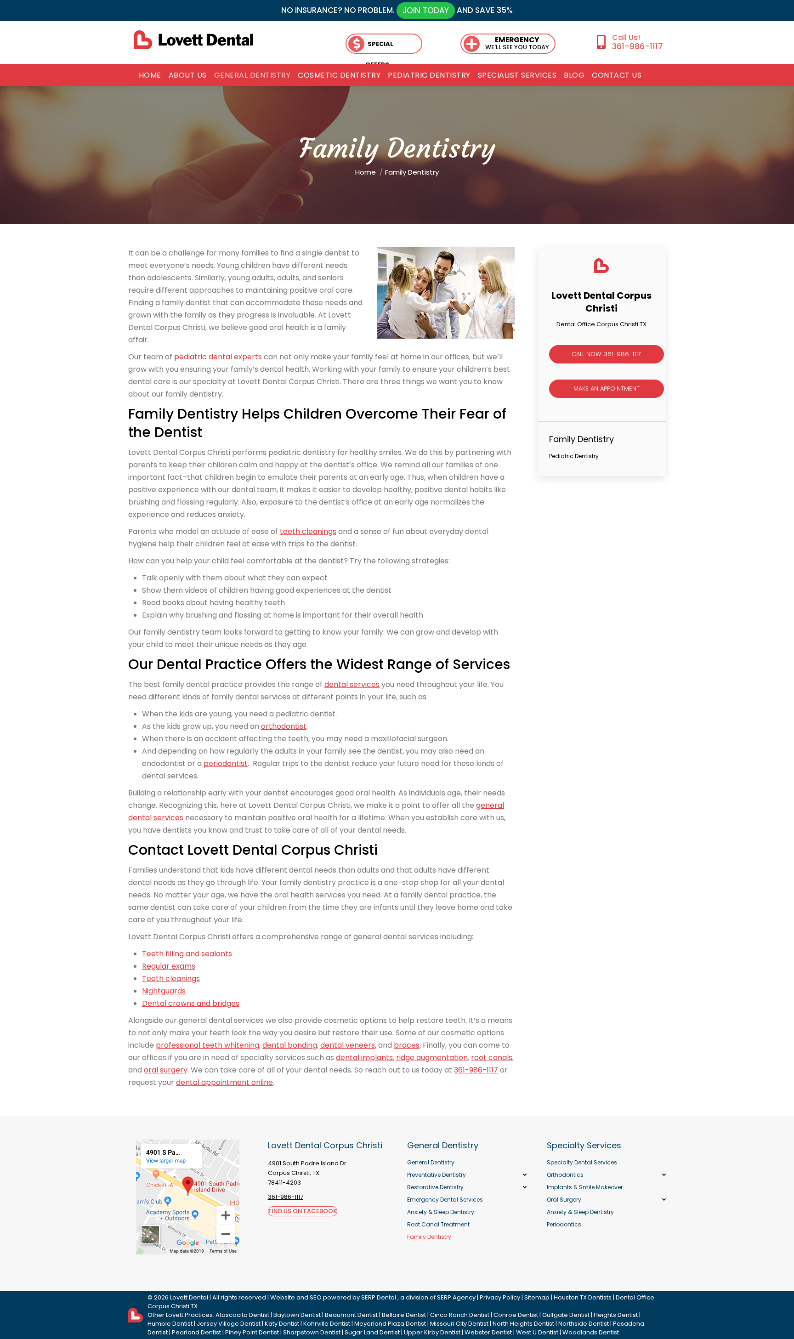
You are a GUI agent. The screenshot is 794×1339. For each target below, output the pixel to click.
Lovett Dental (189, 1297)
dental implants (364, 1057)
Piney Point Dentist (252, 1332)
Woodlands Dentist (590, 1332)
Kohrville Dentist (326, 1323)
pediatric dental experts (218, 357)
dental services (352, 684)
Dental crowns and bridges (190, 1003)
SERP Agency (456, 1297)
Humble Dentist (170, 1323)
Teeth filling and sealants (187, 953)
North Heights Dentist (523, 1323)
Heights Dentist (616, 1315)
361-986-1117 (637, 46)
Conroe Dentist (515, 1315)
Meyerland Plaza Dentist (390, 1323)
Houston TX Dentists (583, 1297)
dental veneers (347, 1045)
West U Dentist (537, 1332)
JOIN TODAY (426, 10)
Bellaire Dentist (404, 1315)
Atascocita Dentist (242, 1315)
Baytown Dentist (297, 1315)
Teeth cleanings (171, 978)
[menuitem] (150, 75)
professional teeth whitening (207, 1045)
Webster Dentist (488, 1332)
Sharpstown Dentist (311, 1332)
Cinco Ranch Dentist (459, 1315)
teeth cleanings (308, 531)
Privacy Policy (500, 1297)
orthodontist (283, 726)
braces (407, 1045)
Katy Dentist (282, 1323)
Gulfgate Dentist (566, 1315)
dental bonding (289, 1045)
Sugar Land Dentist (372, 1332)
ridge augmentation (432, 1057)
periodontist (226, 763)
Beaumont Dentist (351, 1315)
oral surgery (165, 1070)
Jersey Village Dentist (229, 1323)
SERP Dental (378, 1297)
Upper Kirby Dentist (432, 1332)
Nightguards (164, 991)
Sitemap (537, 1297)
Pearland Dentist (196, 1332)
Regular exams (168, 966)
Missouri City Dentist (459, 1323)
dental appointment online (224, 1082)
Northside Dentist (583, 1323)
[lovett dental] (193, 39)
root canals (491, 1057)
